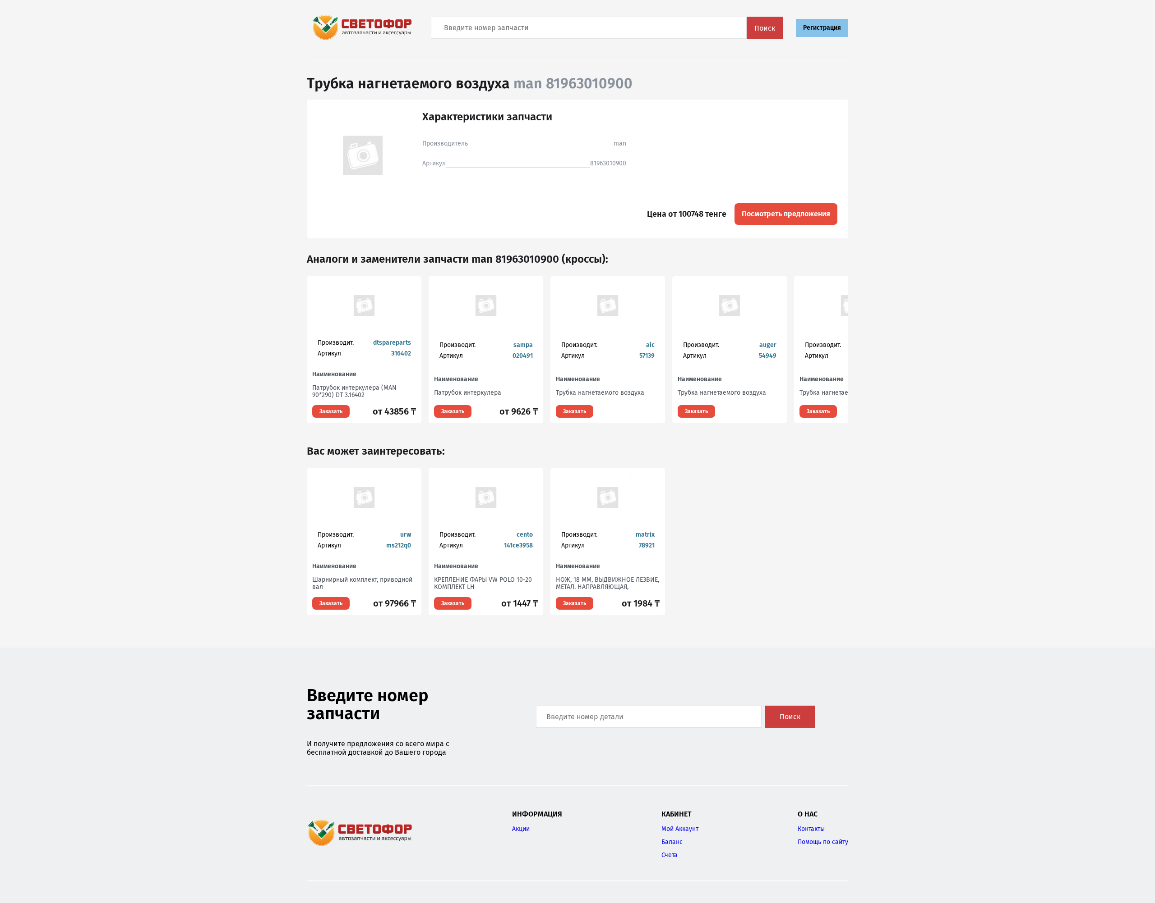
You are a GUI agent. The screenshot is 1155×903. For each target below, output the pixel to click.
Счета (669, 855)
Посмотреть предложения (786, 214)
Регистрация (822, 28)
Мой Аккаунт (679, 829)
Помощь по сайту (823, 842)
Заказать (330, 411)
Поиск (764, 28)
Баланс (672, 842)
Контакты (811, 829)
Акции (521, 829)
